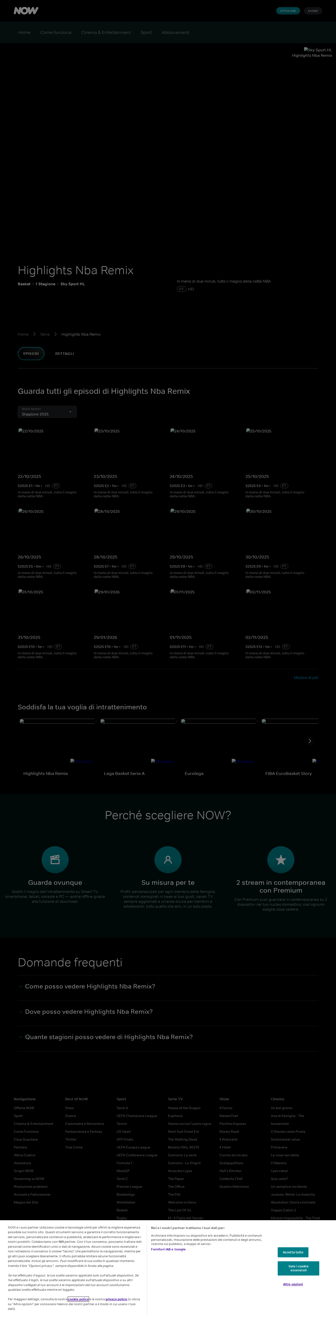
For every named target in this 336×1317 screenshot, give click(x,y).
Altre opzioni (293, 1284)
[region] (168, 1268)
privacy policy (117, 1299)
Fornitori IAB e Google (168, 1249)
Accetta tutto (293, 1252)
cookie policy (78, 1299)
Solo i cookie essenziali (299, 1268)
